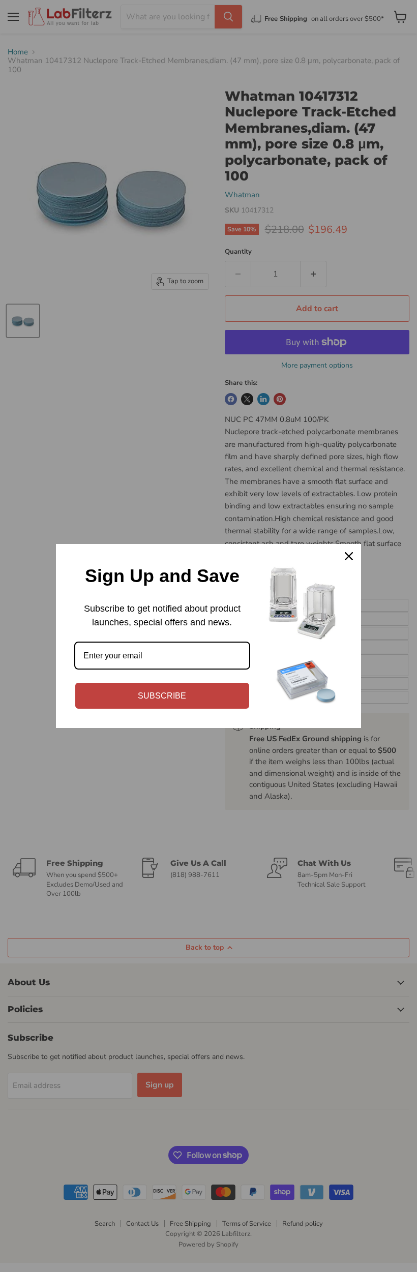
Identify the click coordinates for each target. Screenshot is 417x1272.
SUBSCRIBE (162, 695)
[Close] (349, 556)
